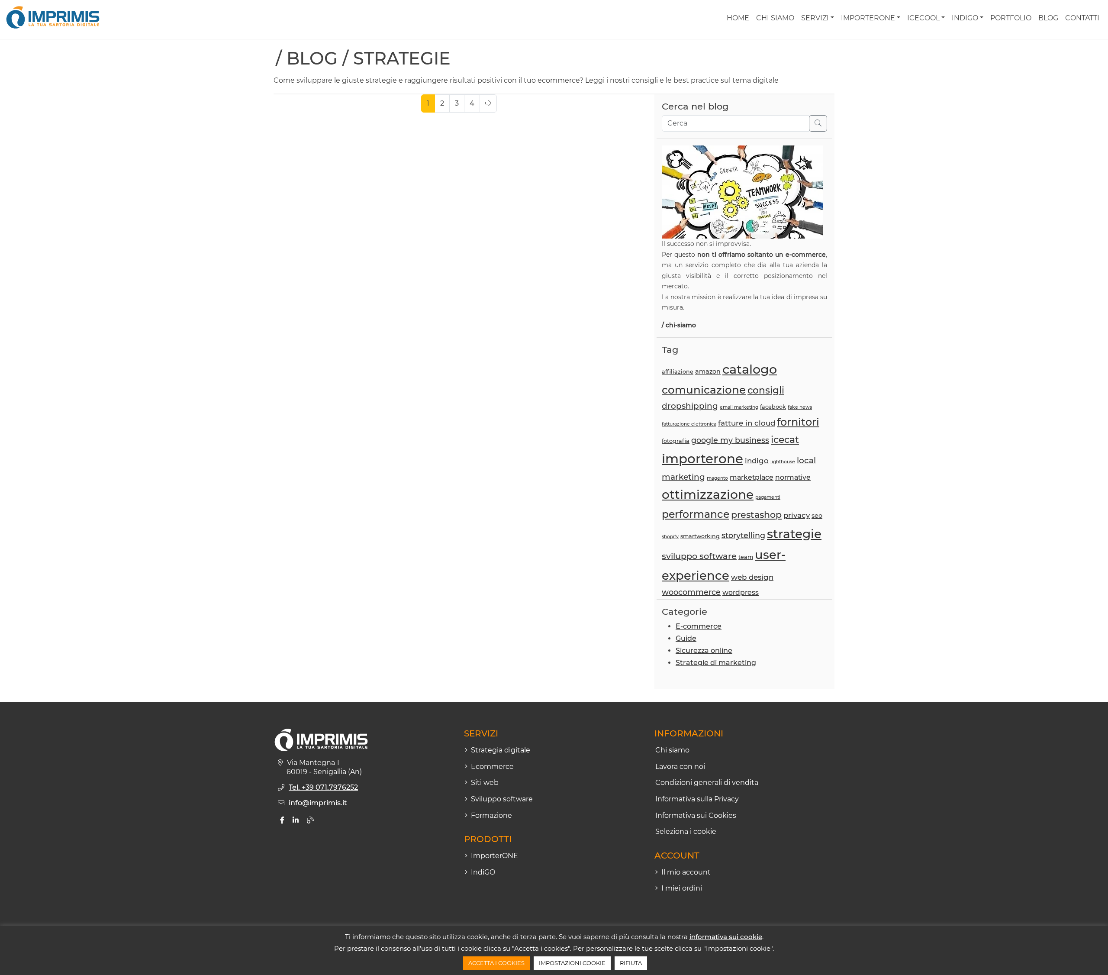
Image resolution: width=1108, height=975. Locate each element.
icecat (785, 439)
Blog (1048, 18)
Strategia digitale (500, 750)
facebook (773, 407)
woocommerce (691, 592)
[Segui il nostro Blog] (310, 820)
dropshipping (690, 406)
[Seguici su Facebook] (282, 820)
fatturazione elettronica (689, 424)
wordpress (740, 592)
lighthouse (782, 462)
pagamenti (767, 497)
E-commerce (698, 626)
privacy (796, 515)
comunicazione (704, 389)
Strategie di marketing (716, 663)
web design (752, 577)
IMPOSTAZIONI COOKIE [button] (572, 962)
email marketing (739, 407)
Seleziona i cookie (685, 831)
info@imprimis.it (318, 803)
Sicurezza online (704, 650)
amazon (708, 371)
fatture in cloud (746, 423)
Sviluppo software (502, 799)
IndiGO (965, 18)
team (745, 557)
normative (793, 477)
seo (817, 516)
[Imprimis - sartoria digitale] (52, 17)
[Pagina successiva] (488, 103)
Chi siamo (775, 18)
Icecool (923, 18)
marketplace (751, 477)
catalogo (749, 369)
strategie (794, 533)
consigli (765, 390)
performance (695, 514)
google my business (730, 440)
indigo (757, 460)
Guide (686, 638)
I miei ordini (681, 888)
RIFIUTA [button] (631, 962)
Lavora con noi (680, 766)
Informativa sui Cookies (695, 815)
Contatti (1082, 18)
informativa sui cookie (725, 937)
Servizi (815, 18)
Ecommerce (492, 766)
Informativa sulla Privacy (697, 799)
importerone (702, 458)
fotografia (675, 441)
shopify (670, 536)
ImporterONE (868, 18)
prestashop (756, 514)
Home (738, 18)
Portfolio (1010, 18)
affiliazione (677, 371)
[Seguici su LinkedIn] (296, 820)
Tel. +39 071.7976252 (323, 787)
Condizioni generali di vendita (706, 782)
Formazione (491, 815)
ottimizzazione (708, 494)
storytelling (743, 535)
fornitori (798, 422)
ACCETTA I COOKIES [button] (496, 962)
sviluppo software (699, 556)
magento (717, 478)
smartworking (700, 536)
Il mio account (686, 872)
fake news (800, 407)
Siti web (485, 782)
